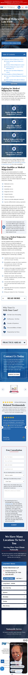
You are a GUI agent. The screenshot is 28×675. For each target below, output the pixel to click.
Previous (2, 389)
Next (25, 389)
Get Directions (8, 578)
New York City (7, 588)
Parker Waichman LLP (6, 14)
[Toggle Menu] (26, 7)
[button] (22, 7)
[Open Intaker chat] (12, 674)
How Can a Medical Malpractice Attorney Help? (16, 77)
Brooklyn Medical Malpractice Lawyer (15, 64)
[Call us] (19, 7)
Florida (5, 601)
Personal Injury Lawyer (18, 14)
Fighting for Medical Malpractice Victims (13, 59)
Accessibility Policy (8, 660)
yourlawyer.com (9, 503)
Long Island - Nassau (9, 563)
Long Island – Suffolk (9, 583)
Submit (14, 525)
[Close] (27, 2)
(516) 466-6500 (15, 162)
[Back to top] (2, 661)
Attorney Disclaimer (8, 663)
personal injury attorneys (17, 36)
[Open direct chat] (24, 640)
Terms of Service (7, 667)
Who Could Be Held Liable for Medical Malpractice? (15, 80)
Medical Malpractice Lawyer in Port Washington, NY (14, 67)
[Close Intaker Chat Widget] (26, 640)
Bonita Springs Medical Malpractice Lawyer (14, 62)
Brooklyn (5, 597)
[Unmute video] (18, 655)
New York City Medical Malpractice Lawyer (14, 71)
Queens (5, 592)
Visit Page (18, 578)
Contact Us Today (14, 374)
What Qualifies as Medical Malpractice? (13, 74)
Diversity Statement (7, 665)
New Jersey (6, 605)
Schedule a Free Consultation (11, 43)
